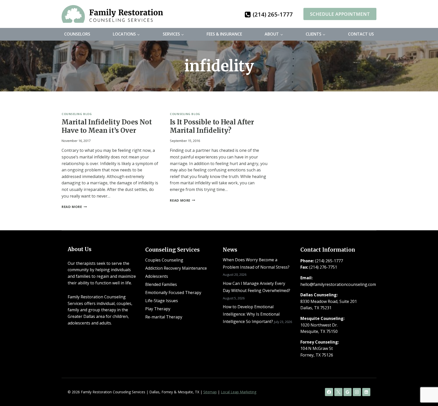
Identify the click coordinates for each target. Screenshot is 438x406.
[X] (338, 392)
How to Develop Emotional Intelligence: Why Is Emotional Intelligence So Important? (251, 314)
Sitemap (210, 391)
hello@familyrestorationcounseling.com (338, 284)
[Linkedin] (366, 392)
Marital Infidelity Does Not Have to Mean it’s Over (107, 126)
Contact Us (361, 34)
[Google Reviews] (347, 392)
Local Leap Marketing (238, 391)
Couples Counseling (164, 260)
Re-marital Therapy (163, 317)
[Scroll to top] (425, 386)
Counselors (77, 34)
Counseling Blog (77, 114)
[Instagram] (357, 392)
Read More (74, 206)
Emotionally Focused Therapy (173, 292)
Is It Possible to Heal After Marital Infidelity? (212, 126)
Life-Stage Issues (161, 300)
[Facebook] (329, 392)
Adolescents (156, 276)
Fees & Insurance (224, 34)
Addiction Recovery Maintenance (176, 268)
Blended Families (161, 284)
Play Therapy (157, 309)
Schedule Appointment (340, 14)
